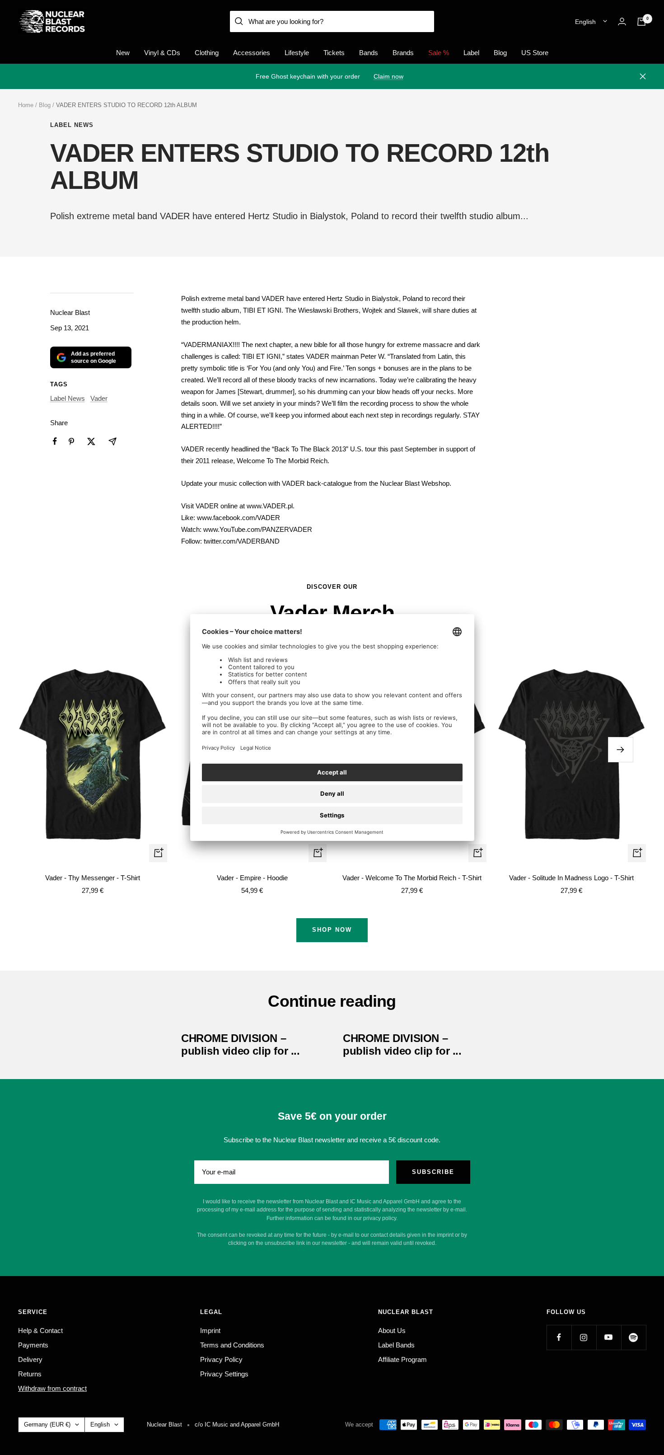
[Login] (622, 21)
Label (471, 52)
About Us (392, 1330)
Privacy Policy (221, 1359)
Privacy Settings (224, 1374)
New (123, 52)
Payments (33, 1345)
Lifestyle (297, 52)
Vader (99, 398)
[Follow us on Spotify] (633, 1337)
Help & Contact (40, 1330)
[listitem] (55, 441)
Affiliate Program (402, 1359)
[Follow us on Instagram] (583, 1337)
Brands (403, 52)
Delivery (30, 1359)
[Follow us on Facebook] (559, 1337)
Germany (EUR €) (47, 1424)
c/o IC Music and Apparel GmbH (237, 1424)
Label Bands (396, 1345)
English (585, 21)
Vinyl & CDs (162, 52)
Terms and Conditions (232, 1345)
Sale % (438, 52)
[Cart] (641, 22)
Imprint (210, 1330)
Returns (30, 1374)
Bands (368, 52)
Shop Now (332, 929)
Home (25, 105)
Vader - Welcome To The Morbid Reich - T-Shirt (412, 878)
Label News (72, 125)
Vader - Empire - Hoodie (252, 878)
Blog (500, 52)
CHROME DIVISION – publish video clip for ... (240, 1044)
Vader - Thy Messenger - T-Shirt (92, 878)
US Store (534, 52)
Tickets (334, 52)
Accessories (251, 52)
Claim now (388, 76)
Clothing (207, 52)
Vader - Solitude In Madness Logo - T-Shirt (571, 878)
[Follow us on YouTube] (608, 1337)
